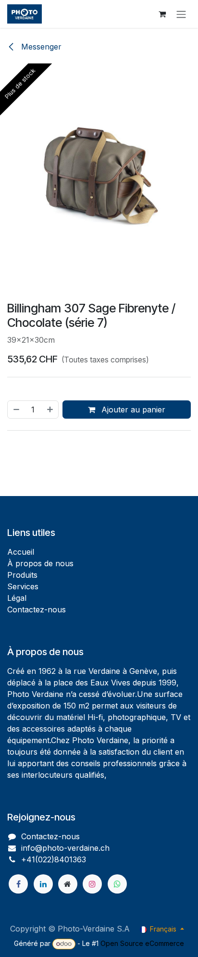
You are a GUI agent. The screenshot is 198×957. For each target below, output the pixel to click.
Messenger (40, 46)
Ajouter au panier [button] (132, 491)
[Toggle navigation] (181, 14)
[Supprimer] (16, 491)
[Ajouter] (50, 491)
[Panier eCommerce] (162, 14)
